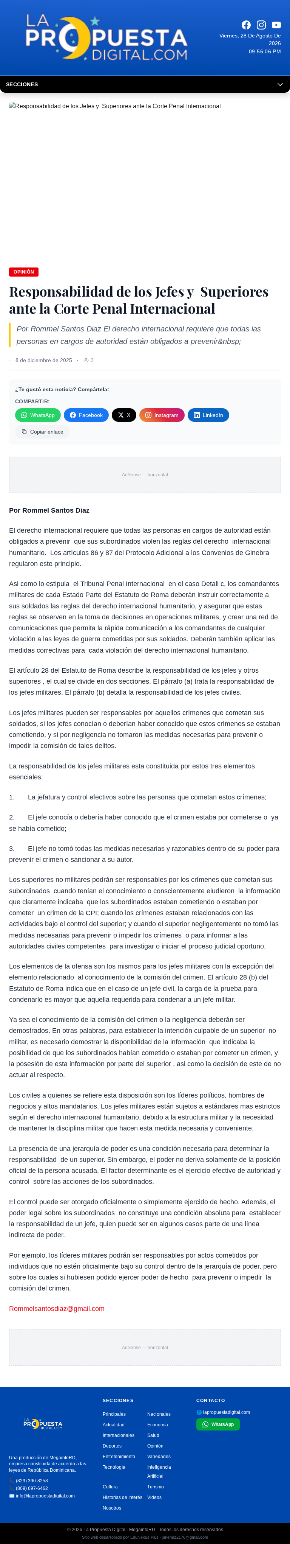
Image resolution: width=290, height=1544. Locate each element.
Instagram (166, 415)
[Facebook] (246, 25)
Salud (153, 1435)
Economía (157, 1424)
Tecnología (114, 1467)
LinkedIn (213, 415)
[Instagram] (261, 25)
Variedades (159, 1456)
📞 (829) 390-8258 (28, 1480)
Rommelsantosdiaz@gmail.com (57, 1308)
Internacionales (118, 1435)
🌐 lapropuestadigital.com (223, 1412)
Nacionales (159, 1414)
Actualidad (114, 1424)
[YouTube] (276, 25)
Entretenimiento (119, 1456)
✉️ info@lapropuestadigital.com (42, 1496)
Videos (154, 1497)
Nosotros (112, 1508)
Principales (114, 1414)
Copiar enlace (46, 432)
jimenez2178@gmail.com (185, 1537)
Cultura (110, 1487)
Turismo (155, 1487)
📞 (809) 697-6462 (28, 1488)
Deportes (112, 1446)
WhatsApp (42, 415)
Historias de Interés (122, 1497)
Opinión (24, 272)
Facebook (91, 415)
